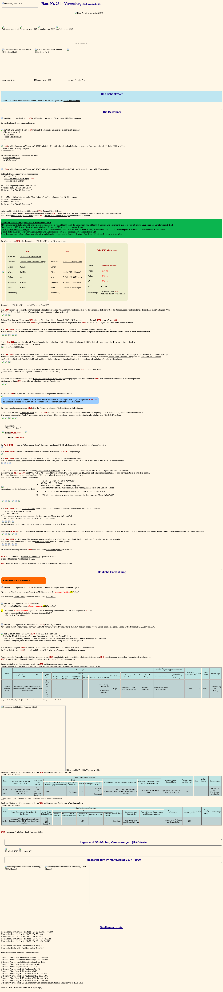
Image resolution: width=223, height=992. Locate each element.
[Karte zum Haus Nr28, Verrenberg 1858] (2, 487)
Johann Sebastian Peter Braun (70, 458)
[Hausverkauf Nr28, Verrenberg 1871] (2, 464)
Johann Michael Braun (52, 211)
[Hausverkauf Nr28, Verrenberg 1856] (3, 362)
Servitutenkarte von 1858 (25, 489)
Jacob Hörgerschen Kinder (16, 415)
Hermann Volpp (17, 563)
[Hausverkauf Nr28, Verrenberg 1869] (3, 418)
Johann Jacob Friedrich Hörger (16, 178)
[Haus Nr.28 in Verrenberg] (3, 27)
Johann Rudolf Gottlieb (166, 531)
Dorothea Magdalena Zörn (22, 215)
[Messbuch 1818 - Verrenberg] (3, 272)
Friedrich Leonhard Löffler (66, 359)
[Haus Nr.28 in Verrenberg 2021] (57, 27)
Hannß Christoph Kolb (13, 137)
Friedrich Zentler (96, 329)
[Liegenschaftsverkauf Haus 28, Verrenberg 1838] (3, 315)
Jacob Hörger (20, 461)
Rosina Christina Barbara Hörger (38, 310)
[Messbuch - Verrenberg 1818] (6, 849)
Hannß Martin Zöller (11, 158)
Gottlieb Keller (81, 354)
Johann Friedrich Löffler (14, 181)
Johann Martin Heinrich (53, 473)
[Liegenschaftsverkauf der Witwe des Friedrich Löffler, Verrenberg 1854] (2, 347)
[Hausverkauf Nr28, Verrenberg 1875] (3, 501)
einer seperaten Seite (71, 101)
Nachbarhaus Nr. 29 (26, 559)
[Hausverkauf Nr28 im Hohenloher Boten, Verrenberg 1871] (2, 447)
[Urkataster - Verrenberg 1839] (20, 849)
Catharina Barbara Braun (34, 213)
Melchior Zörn (10, 176)
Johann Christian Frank (30, 556)
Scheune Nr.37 (45, 613)
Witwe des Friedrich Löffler (34, 329)
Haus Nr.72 (64, 197)
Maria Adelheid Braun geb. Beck (62, 539)
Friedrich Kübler (27, 412)
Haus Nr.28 (96, 369)
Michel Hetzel (19, 597)
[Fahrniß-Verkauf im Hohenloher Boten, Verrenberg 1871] (2, 454)
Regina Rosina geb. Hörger (73, 399)
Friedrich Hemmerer (59, 402)
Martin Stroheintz (43, 118)
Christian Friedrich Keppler (45, 381)
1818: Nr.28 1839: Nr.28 (30, 256)
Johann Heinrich (28, 509)
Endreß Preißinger (43, 130)
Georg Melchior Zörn (65, 213)
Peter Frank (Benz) (43, 541)
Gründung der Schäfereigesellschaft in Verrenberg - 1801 (26, 222)
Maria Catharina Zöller (22, 211)
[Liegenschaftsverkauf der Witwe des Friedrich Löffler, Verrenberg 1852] (3, 335)
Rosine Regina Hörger (71, 369)
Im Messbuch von (10, 241)
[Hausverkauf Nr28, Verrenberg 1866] (3, 384)
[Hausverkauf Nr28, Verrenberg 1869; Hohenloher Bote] (3, 432)
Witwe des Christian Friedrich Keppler (55, 408)
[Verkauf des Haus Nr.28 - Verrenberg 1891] (3, 545)
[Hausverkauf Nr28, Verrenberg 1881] (3, 522)
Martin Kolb (9, 134)
